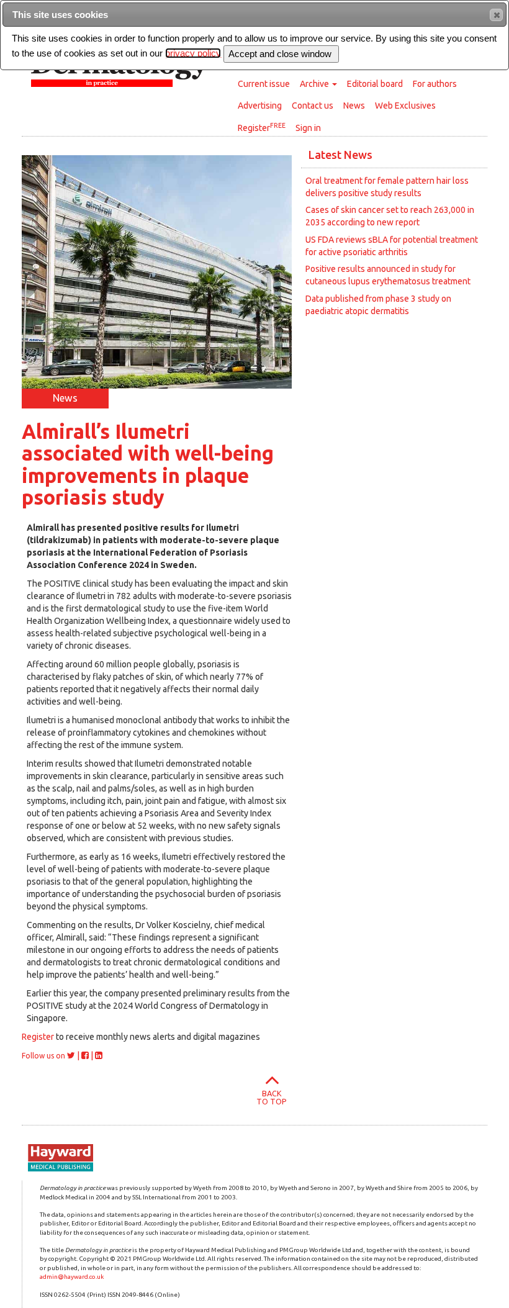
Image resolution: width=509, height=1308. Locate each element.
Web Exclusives (405, 106)
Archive (315, 84)
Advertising (260, 106)
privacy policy (193, 53)
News (354, 106)
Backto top (271, 1097)
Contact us (312, 106)
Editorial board (375, 84)
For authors (435, 84)
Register (262, 127)
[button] (496, 15)
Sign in (308, 128)
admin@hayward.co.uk (72, 1276)
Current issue (264, 84)
